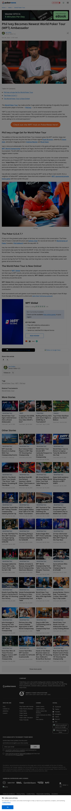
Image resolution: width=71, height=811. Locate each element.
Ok (7, 807)
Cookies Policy (6, 802)
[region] (35, 803)
